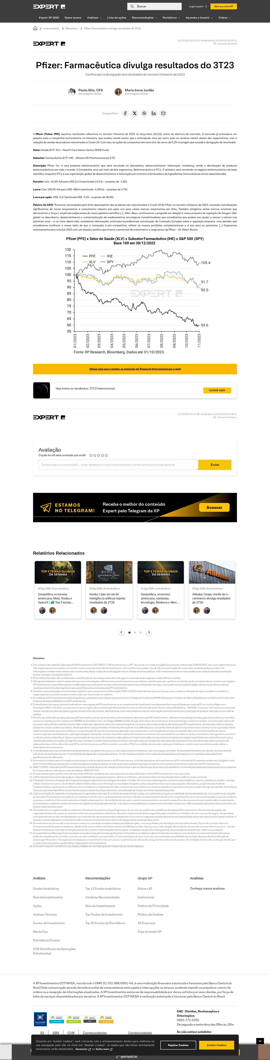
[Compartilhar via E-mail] (163, 113)
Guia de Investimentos (48, 897)
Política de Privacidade (153, 906)
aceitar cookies (216, 1045)
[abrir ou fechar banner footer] (260, 1041)
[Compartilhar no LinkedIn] (154, 113)
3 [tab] (140, 632)
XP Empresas (147, 923)
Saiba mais (102, 1049)
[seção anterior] (121, 632)
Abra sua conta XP (223, 6)
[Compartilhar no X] (134, 113)
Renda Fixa (40, 932)
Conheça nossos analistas (207, 888)
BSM (56, 1033)
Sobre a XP (145, 889)
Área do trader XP (149, 932)
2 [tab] (135, 632)
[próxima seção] (149, 632)
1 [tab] (129, 632)
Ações (37, 906)
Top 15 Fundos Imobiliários (103, 889)
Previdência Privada (46, 940)
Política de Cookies (150, 914)
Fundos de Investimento (49, 923)
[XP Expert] (49, 6)
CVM (71, 1033)
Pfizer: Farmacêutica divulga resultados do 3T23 (112, 28)
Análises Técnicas (45, 914)
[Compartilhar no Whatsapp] (144, 113)
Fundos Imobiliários (46, 889)
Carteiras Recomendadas (102, 897)
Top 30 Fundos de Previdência (105, 923)
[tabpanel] (58, 590)
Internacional (51, 28)
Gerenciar (81, 1049)
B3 (42, 1033)
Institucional (146, 897)
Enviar (215, 465)
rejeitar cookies (178, 1045)
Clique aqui (217, 390)
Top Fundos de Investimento (104, 914)
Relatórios (72, 28)
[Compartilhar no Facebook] (125, 113)
